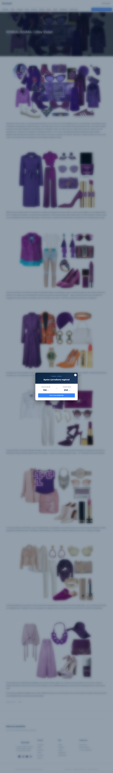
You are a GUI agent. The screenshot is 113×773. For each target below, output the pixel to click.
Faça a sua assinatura (57, 395)
